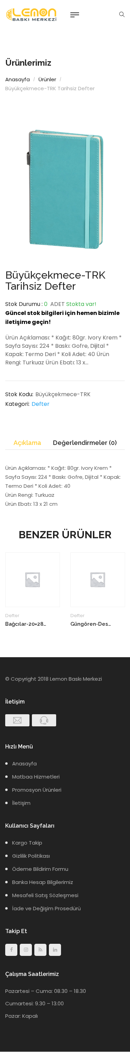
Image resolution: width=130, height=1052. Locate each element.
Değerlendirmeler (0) (85, 442)
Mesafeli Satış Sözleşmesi (45, 895)
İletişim (21, 803)
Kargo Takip (27, 842)
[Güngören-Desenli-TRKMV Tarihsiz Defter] (97, 579)
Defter (41, 404)
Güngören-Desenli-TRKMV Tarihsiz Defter (91, 624)
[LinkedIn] (55, 950)
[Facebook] (11, 950)
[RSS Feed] (40, 950)
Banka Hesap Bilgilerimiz (42, 882)
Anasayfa (17, 79)
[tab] (27, 443)
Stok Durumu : (24, 304)
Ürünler (47, 79)
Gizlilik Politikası (31, 855)
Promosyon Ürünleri (36, 789)
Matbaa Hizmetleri (36, 776)
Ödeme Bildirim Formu (40, 869)
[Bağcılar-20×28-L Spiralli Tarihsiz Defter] (32, 579)
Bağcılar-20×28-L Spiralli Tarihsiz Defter (26, 624)
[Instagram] (26, 950)
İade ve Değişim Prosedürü (46, 908)
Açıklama (27, 442)
